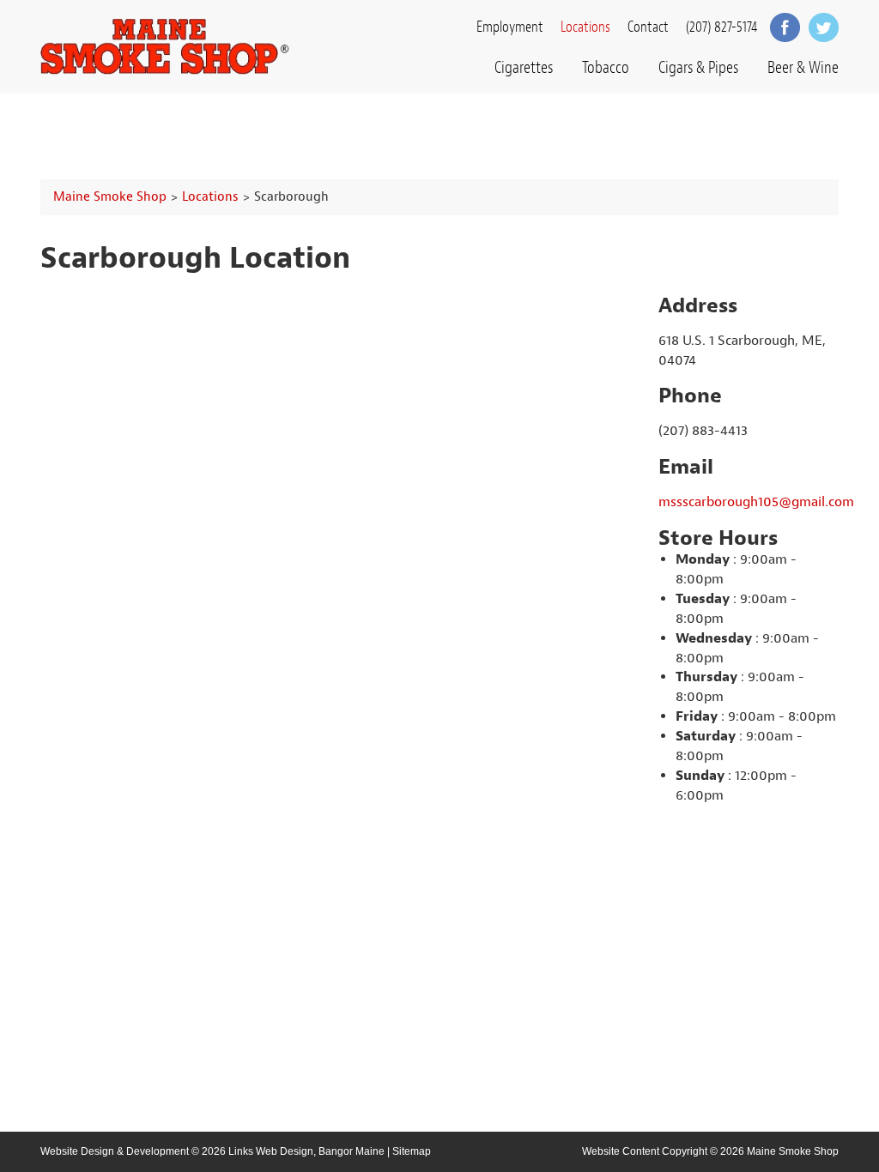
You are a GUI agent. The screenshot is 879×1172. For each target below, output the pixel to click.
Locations (585, 27)
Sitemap (411, 1151)
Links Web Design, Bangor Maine (306, 1151)
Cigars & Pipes (698, 67)
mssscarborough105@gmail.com (756, 501)
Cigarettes (523, 67)
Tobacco (605, 67)
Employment (509, 27)
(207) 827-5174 (721, 27)
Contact (648, 27)
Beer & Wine (803, 67)
